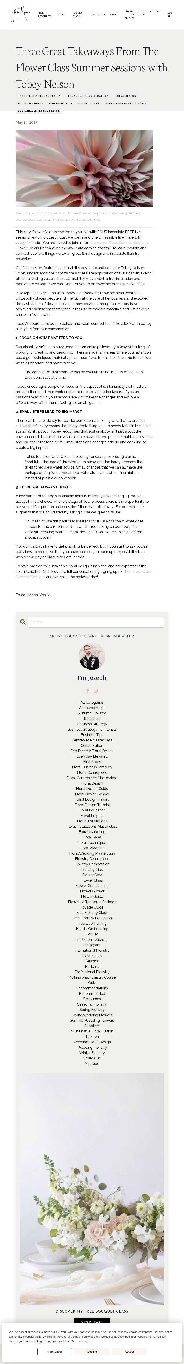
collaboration (92, 745)
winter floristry (92, 1053)
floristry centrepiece (92, 859)
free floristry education (126, 103)
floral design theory (92, 799)
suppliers (92, 1026)
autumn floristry (92, 713)
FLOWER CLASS (77, 15)
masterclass (92, 956)
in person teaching (92, 939)
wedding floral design (92, 1042)
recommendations (92, 988)
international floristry (92, 950)
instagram (92, 945)
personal (92, 961)
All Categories (92, 702)
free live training (92, 923)
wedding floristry (92, 1047)
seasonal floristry (92, 1004)
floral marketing (92, 832)
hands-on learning (92, 929)
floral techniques (92, 842)
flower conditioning (92, 886)
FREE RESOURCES (45, 15)
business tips (92, 735)
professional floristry (92, 972)
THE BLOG (142, 13)
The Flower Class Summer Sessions (118, 243)
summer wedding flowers (92, 1020)
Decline (92, 1351)
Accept (129, 1351)
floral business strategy (87, 96)
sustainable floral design (39, 111)
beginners (92, 718)
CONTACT (155, 11)
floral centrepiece (92, 772)
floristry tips (61, 103)
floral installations (92, 821)
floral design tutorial (92, 805)
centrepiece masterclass (92, 740)
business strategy (92, 724)
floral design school (92, 794)
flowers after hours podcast (92, 902)
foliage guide (92, 907)
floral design (125, 96)
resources (92, 999)
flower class (89, 103)
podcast (92, 966)
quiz (92, 983)
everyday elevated (92, 756)
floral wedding (92, 848)
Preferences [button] (79, 1341)
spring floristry (92, 1010)
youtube (92, 1063)
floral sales (92, 837)
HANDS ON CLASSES (129, 15)
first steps (92, 762)
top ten (92, 1037)
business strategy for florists (92, 729)
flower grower (92, 891)
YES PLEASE (92, 1322)
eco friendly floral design (39, 96)
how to (92, 934)
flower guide (92, 896)
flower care (92, 875)
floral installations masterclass (92, 826)
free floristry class (92, 913)
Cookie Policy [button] (146, 1336)
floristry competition (92, 864)
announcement (92, 708)
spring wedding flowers (92, 1015)
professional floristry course (92, 977)
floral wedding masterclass (92, 853)
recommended (92, 993)
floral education (92, 810)
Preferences (55, 1351)
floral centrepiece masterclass (92, 778)
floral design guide (92, 789)
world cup (92, 1058)
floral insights (30, 103)
